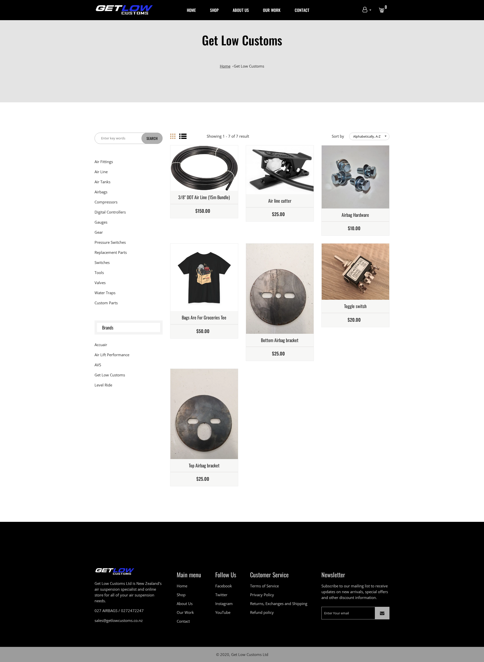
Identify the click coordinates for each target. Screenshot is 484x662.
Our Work (272, 10)
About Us (241, 10)
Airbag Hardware (355, 215)
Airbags (101, 191)
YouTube (222, 612)
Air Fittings (104, 161)
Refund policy (262, 612)
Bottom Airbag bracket (279, 340)
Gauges (101, 222)
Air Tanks (102, 181)
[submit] (382, 613)
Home (191, 10)
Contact (302, 10)
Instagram (224, 603)
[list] (183, 136)
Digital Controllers (110, 212)
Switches (102, 262)
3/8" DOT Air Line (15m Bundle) (204, 197)
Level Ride (103, 384)
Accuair (101, 344)
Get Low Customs (249, 66)
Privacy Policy (262, 594)
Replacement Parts (111, 252)
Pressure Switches (110, 242)
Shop (214, 10)
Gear (99, 232)
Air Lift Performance (112, 354)
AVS (98, 364)
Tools (99, 272)
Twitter (221, 594)
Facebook (223, 585)
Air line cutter (279, 201)
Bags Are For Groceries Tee (204, 317)
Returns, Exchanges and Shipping (278, 603)
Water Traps (105, 292)
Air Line (101, 171)
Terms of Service (264, 585)
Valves (100, 282)
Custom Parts (106, 302)
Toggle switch (355, 306)
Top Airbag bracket (204, 465)
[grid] (172, 136)
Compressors (106, 201)
